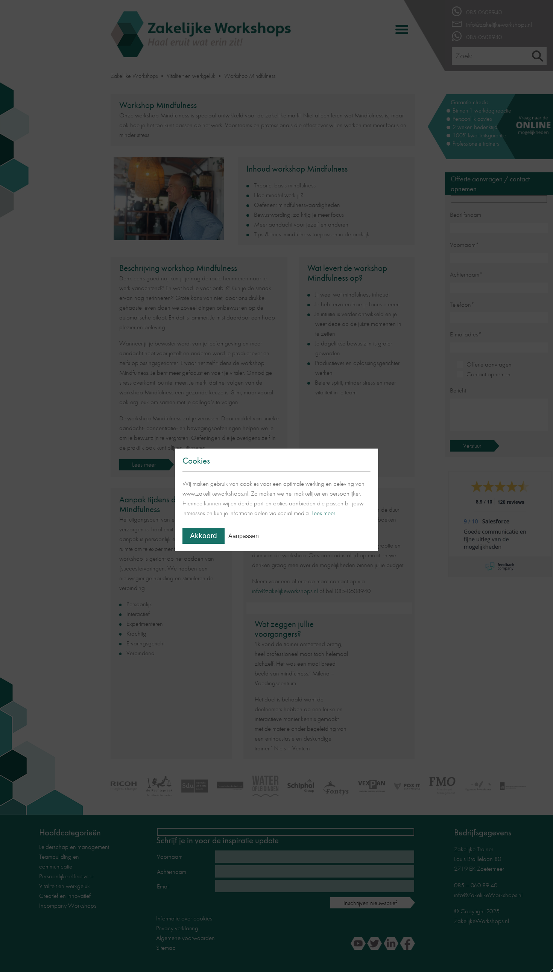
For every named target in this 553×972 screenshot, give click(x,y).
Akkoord (203, 536)
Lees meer (323, 513)
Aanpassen (243, 536)
